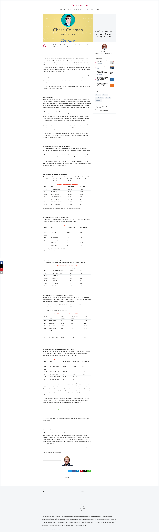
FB (44, 240)
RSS (92, 9)
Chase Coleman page (72, 178)
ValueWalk (73, 447)
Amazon (78, 107)
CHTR (45, 376)
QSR (45, 374)
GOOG (45, 280)
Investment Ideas (99, 97)
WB (45, 369)
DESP (45, 199)
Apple (63, 107)
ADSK (45, 364)
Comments (67, 477)
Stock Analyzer (61, 9)
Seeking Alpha (86, 447)
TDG (45, 202)
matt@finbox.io (57, 452)
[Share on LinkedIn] (77, 471)
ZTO (45, 328)
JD (45, 191)
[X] (1, 266)
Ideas (84, 9)
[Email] (1, 272)
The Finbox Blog (79, 5)
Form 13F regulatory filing (81, 148)
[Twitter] (109, 530)
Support (97, 9)
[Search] (101, 9)
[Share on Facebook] (74, 471)
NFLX (45, 232)
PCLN (45, 189)
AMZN (45, 194)
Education (98, 94)
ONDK (45, 283)
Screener (69, 9)
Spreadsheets (78, 9)
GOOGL (46, 278)
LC (44, 379)
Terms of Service (83, 508)
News (88, 9)
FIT (45, 340)
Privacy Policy (83, 510)
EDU (45, 337)
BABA (45, 204)
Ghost (59, 529)
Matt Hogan (104, 51)
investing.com (48, 449)
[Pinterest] (115, 530)
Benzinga (68, 447)
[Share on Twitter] (70, 471)
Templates (98, 100)
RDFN (45, 245)
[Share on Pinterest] (81, 471)
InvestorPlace (63, 447)
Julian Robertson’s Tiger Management (75, 67)
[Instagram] (113, 530)
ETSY (45, 285)
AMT (45, 273)
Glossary (105, 94)
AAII (77, 447)
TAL (45, 237)
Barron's (81, 447)
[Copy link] (89, 471)
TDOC (45, 275)
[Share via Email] (85, 471)
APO (45, 196)
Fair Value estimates (48, 299)
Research (108, 97)
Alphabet (50, 107)
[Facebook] (111, 530)
